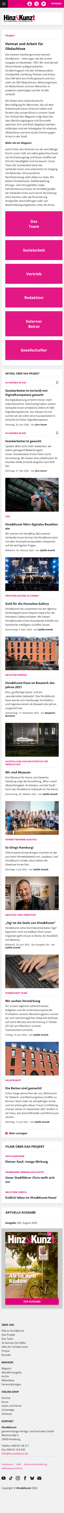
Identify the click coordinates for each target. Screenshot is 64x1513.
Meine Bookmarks (43, 4)
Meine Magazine (36, 4)
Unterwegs (8, 1409)
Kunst (5, 1402)
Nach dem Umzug (16, 1192)
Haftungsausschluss (12, 1468)
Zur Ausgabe (32, 1301)
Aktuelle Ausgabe (12, 1372)
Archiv (5, 1376)
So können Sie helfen (14, 1343)
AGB (18, 1464)
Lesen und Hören (12, 1405)
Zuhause (7, 1414)
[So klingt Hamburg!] (32, 818)
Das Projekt (8, 1334)
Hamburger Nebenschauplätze (24, 1172)
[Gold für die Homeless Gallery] (32, 574)
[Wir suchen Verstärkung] (32, 972)
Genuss (6, 1398)
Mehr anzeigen (18, 1133)
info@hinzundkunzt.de (15, 1453)
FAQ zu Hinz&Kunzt (13, 1330)
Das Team (34, 224)
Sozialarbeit (34, 250)
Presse (5, 1351)
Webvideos (8, 1380)
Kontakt (6, 1355)
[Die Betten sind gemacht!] (32, 1059)
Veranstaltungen (11, 1384)
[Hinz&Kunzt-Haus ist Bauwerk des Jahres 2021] (32, 654)
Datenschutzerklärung (35, 1464)
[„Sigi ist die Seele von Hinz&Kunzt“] (32, 893)
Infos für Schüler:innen (15, 1347)
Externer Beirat (34, 324)
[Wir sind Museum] (32, 740)
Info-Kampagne (15, 1156)
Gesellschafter (34, 350)
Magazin (6, 1368)
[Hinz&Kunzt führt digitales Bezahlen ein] (32, 495)
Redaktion (33, 297)
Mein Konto (29, 4)
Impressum (7, 1464)
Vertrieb (33, 273)
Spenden (56, 3)
